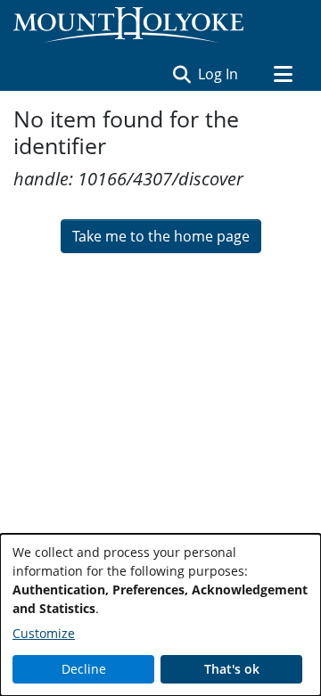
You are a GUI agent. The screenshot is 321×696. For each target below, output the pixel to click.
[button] (181, 74)
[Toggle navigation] (283, 74)
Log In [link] (219, 74)
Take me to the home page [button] (161, 236)
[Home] (128, 25)
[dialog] (160, 615)
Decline (84, 668)
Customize (43, 633)
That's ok (231, 668)
